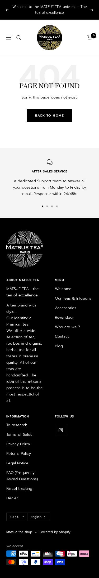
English (36, 516)
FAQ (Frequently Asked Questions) (22, 476)
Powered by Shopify (55, 532)
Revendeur (64, 317)
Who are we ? (67, 327)
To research (16, 425)
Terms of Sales (19, 434)
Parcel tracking (19, 488)
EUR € (14, 516)
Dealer (12, 498)
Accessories (65, 308)
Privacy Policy (18, 444)
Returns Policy (18, 453)
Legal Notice (17, 463)
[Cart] (90, 37)
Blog (59, 346)
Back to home (49, 115)
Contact (62, 336)
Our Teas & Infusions (73, 298)
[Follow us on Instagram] (61, 430)
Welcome (63, 289)
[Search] (18, 37)
